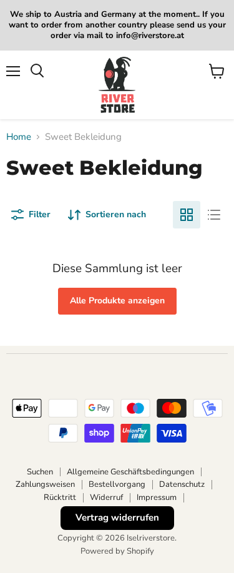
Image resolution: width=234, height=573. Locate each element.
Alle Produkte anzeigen (117, 300)
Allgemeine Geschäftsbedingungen (130, 472)
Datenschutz (182, 484)
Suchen (40, 472)
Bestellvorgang (117, 484)
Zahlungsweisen (45, 484)
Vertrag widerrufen (117, 517)
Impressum (157, 497)
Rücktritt (60, 497)
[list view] (214, 214)
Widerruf (106, 497)
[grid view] (186, 214)
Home (18, 137)
